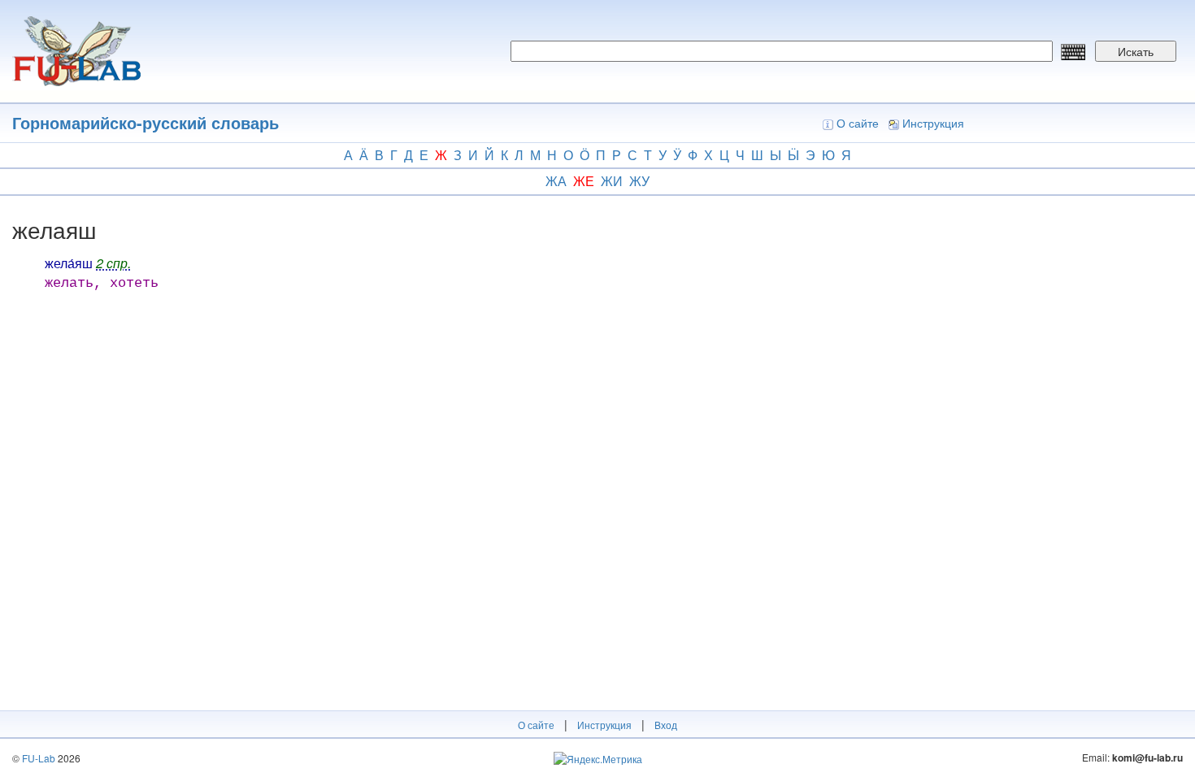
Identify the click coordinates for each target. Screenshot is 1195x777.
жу (639, 180)
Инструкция (933, 123)
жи (612, 180)
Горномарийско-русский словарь (145, 122)
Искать (1136, 51)
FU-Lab (38, 758)
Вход (665, 724)
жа (556, 180)
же (583, 180)
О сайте (857, 123)
